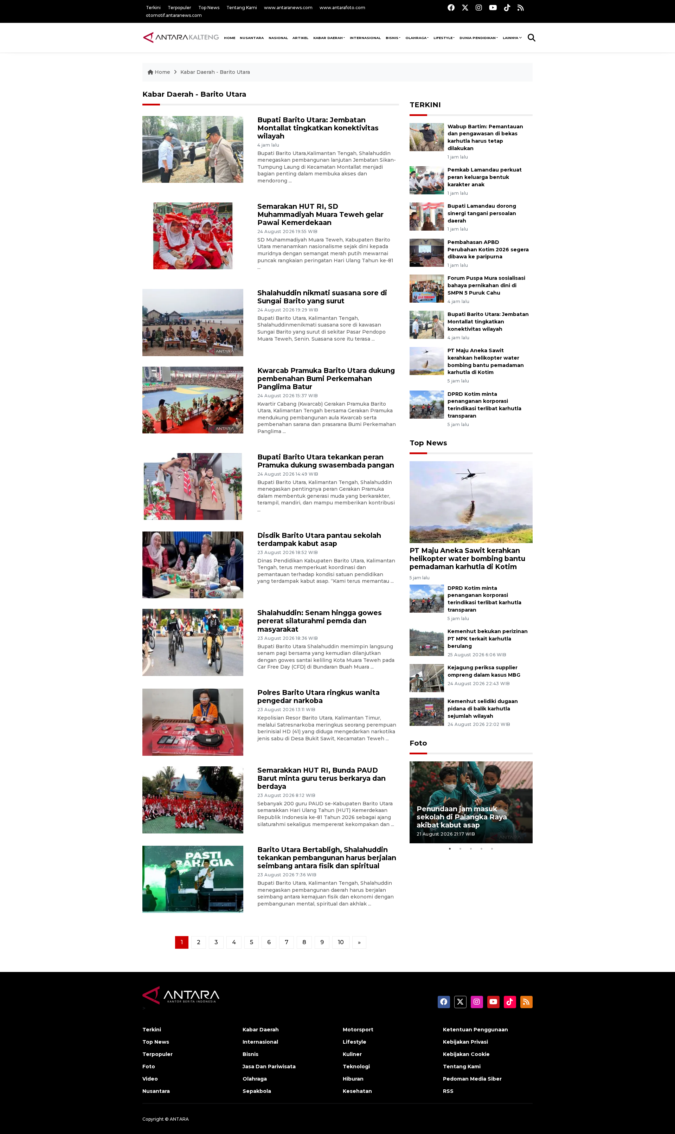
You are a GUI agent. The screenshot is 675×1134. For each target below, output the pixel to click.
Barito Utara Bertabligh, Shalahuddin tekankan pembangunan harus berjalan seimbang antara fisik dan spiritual (326, 857)
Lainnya (510, 38)
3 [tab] (471, 848)
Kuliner (352, 1054)
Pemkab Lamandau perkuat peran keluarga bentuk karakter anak (485, 177)
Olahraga (415, 38)
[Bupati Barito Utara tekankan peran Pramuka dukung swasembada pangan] (192, 486)
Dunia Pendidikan (477, 38)
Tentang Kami (241, 7)
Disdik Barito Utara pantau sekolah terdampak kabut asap (319, 539)
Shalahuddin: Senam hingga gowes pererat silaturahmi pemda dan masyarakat (319, 620)
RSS (448, 1091)
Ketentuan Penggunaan (475, 1029)
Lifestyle (442, 38)
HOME (229, 38)
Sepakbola (257, 1091)
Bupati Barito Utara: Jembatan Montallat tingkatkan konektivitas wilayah (318, 128)
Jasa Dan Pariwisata (269, 1066)
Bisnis (392, 38)
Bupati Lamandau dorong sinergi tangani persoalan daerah (482, 213)
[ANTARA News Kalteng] (181, 37)
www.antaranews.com (288, 7)
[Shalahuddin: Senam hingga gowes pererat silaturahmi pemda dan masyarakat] (192, 642)
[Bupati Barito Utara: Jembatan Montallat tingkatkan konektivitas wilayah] (192, 149)
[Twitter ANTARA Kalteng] (465, 7)
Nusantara (156, 1091)
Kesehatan (357, 1091)
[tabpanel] (471, 802)
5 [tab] (492, 848)
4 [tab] (481, 848)
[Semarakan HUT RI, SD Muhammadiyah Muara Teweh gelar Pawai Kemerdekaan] (192, 235)
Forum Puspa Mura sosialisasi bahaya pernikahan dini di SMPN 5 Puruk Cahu (486, 285)
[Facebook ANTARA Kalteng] (451, 7)
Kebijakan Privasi (465, 1042)
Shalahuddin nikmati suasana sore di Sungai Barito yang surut (322, 297)
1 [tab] (450, 848)
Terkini (153, 7)
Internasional (365, 38)
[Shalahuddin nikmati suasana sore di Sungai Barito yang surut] (192, 321)
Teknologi (356, 1066)
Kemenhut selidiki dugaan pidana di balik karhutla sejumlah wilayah (483, 708)
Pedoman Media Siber (472, 1079)
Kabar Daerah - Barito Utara (215, 72)
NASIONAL (278, 38)
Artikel (300, 38)
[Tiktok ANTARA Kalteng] (507, 7)
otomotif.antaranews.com (174, 15)
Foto (418, 743)
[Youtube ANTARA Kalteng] (493, 7)
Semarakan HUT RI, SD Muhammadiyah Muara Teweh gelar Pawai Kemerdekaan (320, 214)
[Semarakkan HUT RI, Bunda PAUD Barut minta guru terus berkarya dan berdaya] (192, 799)
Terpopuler (179, 7)
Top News (208, 7)
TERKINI (425, 105)
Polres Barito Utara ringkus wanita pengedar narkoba (318, 696)
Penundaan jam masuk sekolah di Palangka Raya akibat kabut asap (462, 817)
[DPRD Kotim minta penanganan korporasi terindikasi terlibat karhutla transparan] (427, 404)
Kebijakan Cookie (466, 1054)
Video (150, 1079)
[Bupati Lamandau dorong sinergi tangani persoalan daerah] (427, 216)
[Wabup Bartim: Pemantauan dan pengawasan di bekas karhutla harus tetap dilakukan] (427, 136)
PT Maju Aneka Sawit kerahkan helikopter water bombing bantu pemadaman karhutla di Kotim (467, 558)
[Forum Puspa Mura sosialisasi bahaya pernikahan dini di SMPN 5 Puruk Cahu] (427, 288)
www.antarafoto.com (342, 7)
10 (341, 942)
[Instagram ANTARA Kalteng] (479, 7)
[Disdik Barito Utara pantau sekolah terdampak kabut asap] (192, 564)
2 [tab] (460, 848)
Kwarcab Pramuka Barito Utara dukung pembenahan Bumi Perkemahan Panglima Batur (326, 378)
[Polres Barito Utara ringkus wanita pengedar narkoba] (192, 722)
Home (162, 72)
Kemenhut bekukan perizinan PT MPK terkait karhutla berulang (488, 638)
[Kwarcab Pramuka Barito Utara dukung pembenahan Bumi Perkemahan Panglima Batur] (192, 399)
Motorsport (358, 1029)
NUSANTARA (252, 38)
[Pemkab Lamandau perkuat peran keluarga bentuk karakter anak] (427, 179)
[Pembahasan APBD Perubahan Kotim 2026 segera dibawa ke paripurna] (427, 252)
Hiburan (353, 1079)
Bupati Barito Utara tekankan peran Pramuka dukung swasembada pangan (325, 461)
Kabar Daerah (328, 38)
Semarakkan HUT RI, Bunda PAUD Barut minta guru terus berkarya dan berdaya (321, 778)
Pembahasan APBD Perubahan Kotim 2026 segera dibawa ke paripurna (488, 249)
